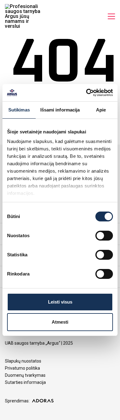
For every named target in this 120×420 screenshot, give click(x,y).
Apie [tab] (101, 109)
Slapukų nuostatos (23, 361)
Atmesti (60, 322)
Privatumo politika (22, 368)
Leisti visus (60, 301)
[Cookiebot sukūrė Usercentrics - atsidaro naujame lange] (86, 93)
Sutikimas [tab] (19, 109)
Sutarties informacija (25, 382)
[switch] (104, 236)
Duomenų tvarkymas (25, 375)
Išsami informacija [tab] (60, 109)
